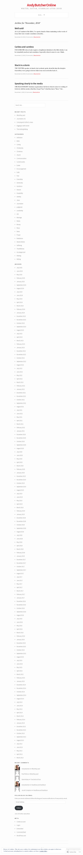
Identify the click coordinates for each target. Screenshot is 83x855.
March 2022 (20, 382)
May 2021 (19, 417)
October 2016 (21, 608)
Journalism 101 (21, 119)
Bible (18, 141)
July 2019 (19, 494)
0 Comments (29, 37)
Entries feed (20, 829)
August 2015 (20, 657)
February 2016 (21, 636)
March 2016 (20, 633)
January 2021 (21, 431)
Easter (18, 165)
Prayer (18, 235)
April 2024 (19, 302)
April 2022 (19, 379)
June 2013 (20, 747)
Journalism (20, 204)
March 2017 (20, 591)
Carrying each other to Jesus (25, 122)
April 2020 (19, 462)
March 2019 (20, 507)
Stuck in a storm (22, 65)
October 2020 (21, 441)
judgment (19, 207)
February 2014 (21, 719)
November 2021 (21, 396)
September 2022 (21, 361)
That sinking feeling (22, 129)
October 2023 (21, 323)
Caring (19, 144)
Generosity (20, 183)
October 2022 (21, 358)
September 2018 (21, 528)
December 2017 (21, 559)
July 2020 (19, 452)
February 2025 (21, 278)
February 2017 (21, 594)
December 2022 (21, 351)
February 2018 (21, 553)
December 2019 (21, 476)
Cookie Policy (43, 851)
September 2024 (21, 285)
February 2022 (21, 386)
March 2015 (20, 674)
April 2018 (19, 546)
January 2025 (21, 281)
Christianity (20, 148)
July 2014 (19, 702)
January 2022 (21, 389)
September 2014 (21, 695)
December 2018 (21, 518)
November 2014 (21, 688)
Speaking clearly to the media (29, 83)
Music (18, 228)
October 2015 (21, 650)
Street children (21, 242)
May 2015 (19, 667)
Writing (19, 259)
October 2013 (21, 733)
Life (18, 214)
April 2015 (19, 671)
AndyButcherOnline (41, 5)
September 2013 (21, 737)
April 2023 (19, 337)
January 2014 (21, 723)
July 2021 (19, 410)
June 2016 (20, 622)
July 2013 (19, 744)
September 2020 (21, 445)
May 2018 (19, 542)
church (19, 155)
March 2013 (20, 758)
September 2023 (21, 327)
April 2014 (19, 712)
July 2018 (19, 535)
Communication (21, 158)
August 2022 (20, 365)
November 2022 (21, 354)
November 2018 (21, 521)
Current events (21, 162)
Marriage (19, 217)
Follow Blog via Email (24, 795)
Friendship (20, 179)
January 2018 (21, 556)
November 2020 (21, 438)
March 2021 (20, 424)
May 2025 (19, 275)
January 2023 (21, 347)
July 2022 (19, 368)
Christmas (19, 151)
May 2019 (19, 500)
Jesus (18, 200)
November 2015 (21, 646)
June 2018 (20, 539)
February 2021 (21, 427)
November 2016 (21, 605)
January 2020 (21, 473)
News (18, 231)
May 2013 (19, 751)
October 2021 (21, 400)
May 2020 (19, 459)
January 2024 (21, 313)
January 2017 (21, 598)
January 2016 (21, 639)
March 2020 (20, 466)
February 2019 (21, 511)
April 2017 (19, 587)
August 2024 (20, 288)
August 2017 (20, 573)
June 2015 (20, 664)
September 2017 (21, 570)
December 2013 (21, 726)
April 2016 (19, 629)
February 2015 (21, 678)
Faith (18, 172)
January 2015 (21, 681)
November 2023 (21, 320)
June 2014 (20, 706)
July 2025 (19, 268)
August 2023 (20, 330)
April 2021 (19, 420)
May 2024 (19, 299)
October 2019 (21, 483)
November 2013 (21, 730)
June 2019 (20, 497)
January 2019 (21, 514)
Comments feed (21, 832)
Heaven (19, 190)
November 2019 (21, 480)
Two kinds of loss (36, 779)
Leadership (20, 210)
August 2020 (20, 448)
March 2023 (20, 340)
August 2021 (20, 407)
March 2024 (20, 306)
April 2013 (19, 754)
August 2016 (20, 615)
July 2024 (19, 292)
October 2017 (21, 566)
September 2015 (21, 653)
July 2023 (19, 334)
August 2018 (20, 532)
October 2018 (21, 525)
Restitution (20, 238)
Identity (19, 197)
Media (18, 221)
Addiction (19, 137)
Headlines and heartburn (39, 785)
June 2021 (20, 414)
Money (19, 224)
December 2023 (21, 316)
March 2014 (20, 716)
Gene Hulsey (25, 779)
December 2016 (21, 601)
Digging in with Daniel (23, 126)
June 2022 (20, 372)
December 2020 (21, 434)
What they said (21, 115)
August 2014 (20, 699)
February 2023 (21, 344)
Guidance (19, 186)
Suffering (19, 245)
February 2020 (21, 469)
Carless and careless (24, 46)
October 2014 (21, 692)
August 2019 (20, 490)
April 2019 (19, 504)
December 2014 (21, 685)
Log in (18, 825)
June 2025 (20, 271)
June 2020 (20, 455)
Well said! (19, 28)
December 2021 (21, 393)
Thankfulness (20, 249)
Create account (21, 822)
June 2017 (20, 580)
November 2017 (21, 563)
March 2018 (20, 549)
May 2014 (19, 709)
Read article (37, 37)
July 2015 (19, 660)
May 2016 (19, 626)
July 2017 (19, 577)
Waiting (19, 256)
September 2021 (21, 403)
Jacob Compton (26, 790)
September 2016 (21, 612)
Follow (19, 808)
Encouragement (21, 169)
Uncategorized (21, 252)
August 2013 (20, 740)
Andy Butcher (25, 769)
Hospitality (20, 193)
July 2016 (19, 619)
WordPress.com (21, 836)
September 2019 (21, 487)
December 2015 (21, 643)
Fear (18, 176)
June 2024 (20, 295)
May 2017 (19, 584)
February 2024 (21, 309)
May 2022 (19, 375)
